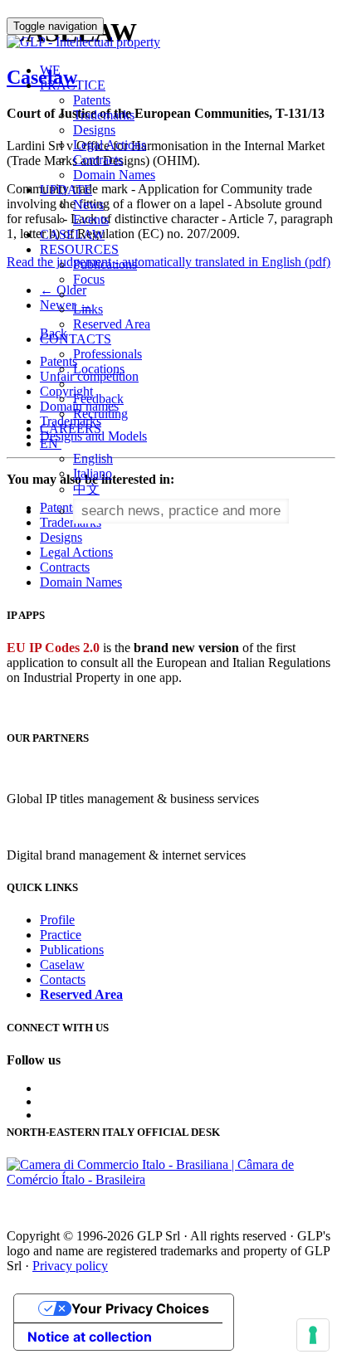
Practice (60, 935)
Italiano (92, 473)
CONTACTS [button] (75, 339)
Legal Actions (109, 145)
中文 (86, 489)
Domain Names (114, 175)
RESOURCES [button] (79, 249)
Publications (105, 264)
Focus (89, 279)
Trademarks (103, 115)
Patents (91, 100)
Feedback (98, 399)
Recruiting (100, 414)
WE (50, 70)
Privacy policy (70, 1266)
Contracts (98, 160)
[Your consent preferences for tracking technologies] (313, 1335)
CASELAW (72, 234)
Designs (94, 130)
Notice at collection (89, 1336)
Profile (57, 920)
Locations (99, 369)
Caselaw (62, 964)
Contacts (63, 979)
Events (91, 219)
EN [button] (50, 443)
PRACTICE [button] (72, 85)
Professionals (107, 354)
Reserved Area (111, 324)
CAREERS (70, 428)
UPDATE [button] (66, 190)
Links (88, 309)
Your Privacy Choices (140, 1308)
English (93, 458)
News (88, 204)
